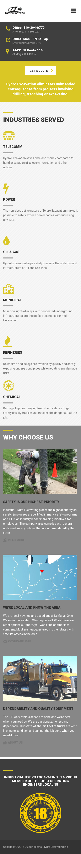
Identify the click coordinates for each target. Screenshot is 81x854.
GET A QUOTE (39, 70)
